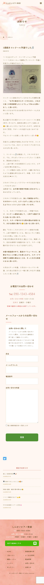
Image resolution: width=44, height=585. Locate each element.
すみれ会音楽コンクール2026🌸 (12, 505)
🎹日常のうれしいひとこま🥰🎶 (12, 481)
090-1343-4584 (24, 293)
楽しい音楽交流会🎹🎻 (10, 474)
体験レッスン (11, 559)
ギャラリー (11, 567)
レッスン (10, 563)
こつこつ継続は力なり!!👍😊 (11, 497)
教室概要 (28, 559)
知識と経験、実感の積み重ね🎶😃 (13, 489)
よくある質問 (29, 555)
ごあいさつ (11, 555)
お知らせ (28, 567)
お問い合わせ (29, 563)
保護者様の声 (29, 551)
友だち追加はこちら (14, 543)
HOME (9, 551)
